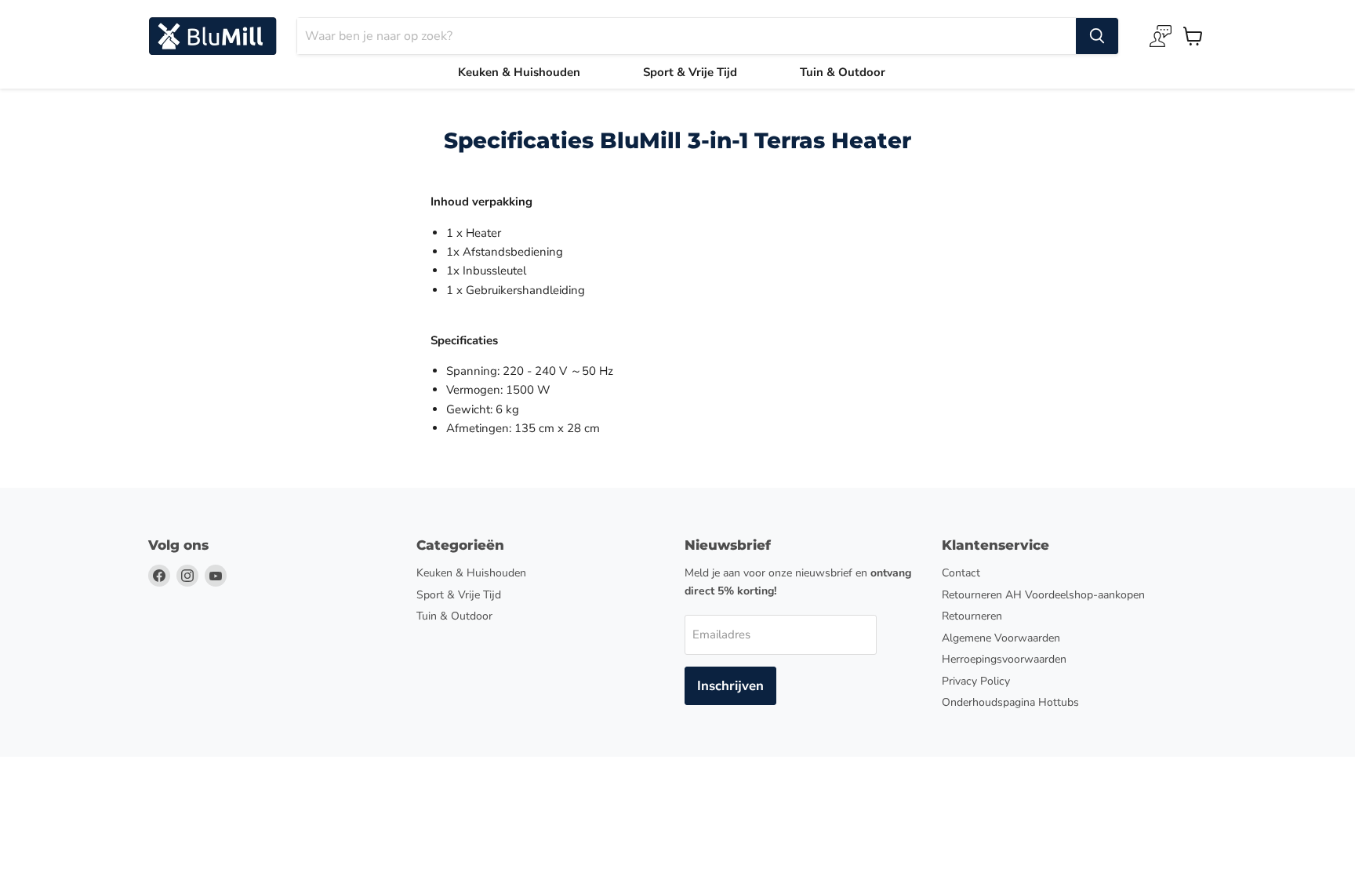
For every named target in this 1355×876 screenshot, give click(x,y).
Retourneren (972, 616)
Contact (961, 572)
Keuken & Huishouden (519, 72)
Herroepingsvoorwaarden (1004, 659)
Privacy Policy (976, 681)
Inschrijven (730, 686)
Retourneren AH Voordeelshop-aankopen (1043, 594)
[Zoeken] (1097, 36)
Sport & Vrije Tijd (690, 72)
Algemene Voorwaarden (1001, 638)
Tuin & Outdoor (842, 72)
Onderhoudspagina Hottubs (1010, 702)
